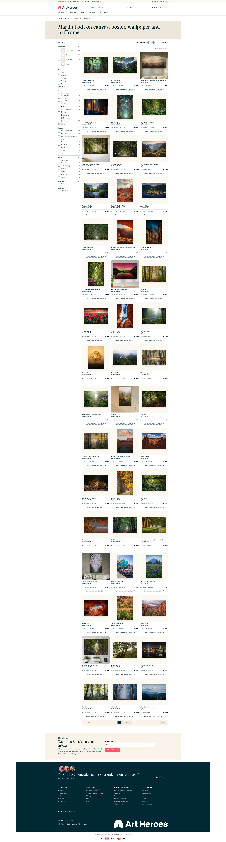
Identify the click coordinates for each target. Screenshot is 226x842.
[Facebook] (72, 812)
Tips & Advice (103, 13)
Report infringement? (118, 834)
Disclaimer (108, 834)
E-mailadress (109, 741)
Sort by (163, 42)
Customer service (122, 787)
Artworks (61, 13)
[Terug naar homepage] (68, 7)
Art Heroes (147, 787)
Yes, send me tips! (112, 750)
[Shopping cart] (166, 7)
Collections (72, 13)
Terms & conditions (99, 834)
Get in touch (162, 777)
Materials (92, 13)
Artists (82, 13)
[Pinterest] (69, 812)
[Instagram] (66, 812)
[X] (74, 812)
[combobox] (108, 7)
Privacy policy (128, 834)
